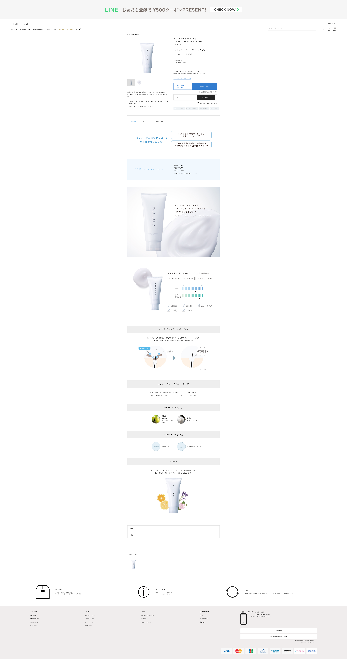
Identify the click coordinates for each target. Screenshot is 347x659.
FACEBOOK (205, 618)
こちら (163, 592)
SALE (29, 29)
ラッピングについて (90, 622)
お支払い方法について (191, 108)
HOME (128, 34)
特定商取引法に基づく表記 (147, 615)
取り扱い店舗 (33, 625)
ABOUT (48, 29)
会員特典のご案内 (89, 618)
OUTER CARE (135, 34)
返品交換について (203, 108)
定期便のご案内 (34, 622)
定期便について (214, 108)
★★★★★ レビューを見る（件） (182, 79)
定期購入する (204, 86)
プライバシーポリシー (146, 622)
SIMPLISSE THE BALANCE (66, 29)
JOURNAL (54, 29)
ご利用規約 (143, 618)
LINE (203, 622)
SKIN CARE (23, 29)
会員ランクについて (179, 108)
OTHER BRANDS (38, 29)
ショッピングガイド (90, 615)
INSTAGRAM (205, 612)
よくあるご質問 (332, 23)
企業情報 (143, 612)
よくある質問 (88, 625)
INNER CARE (15, 29)
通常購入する (206, 97)
